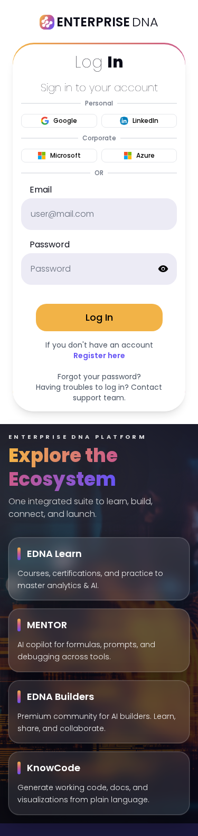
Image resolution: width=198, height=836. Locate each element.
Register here (99, 355)
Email (41, 190)
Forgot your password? (99, 376)
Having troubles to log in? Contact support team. (99, 392)
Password (50, 244)
